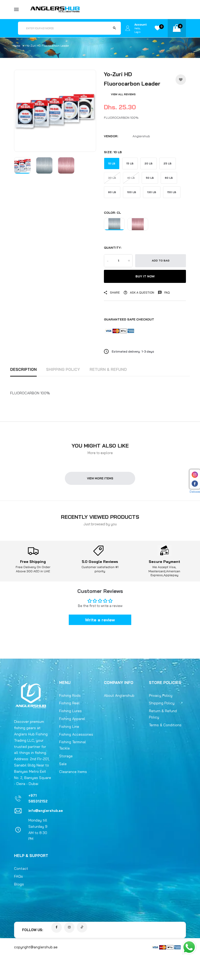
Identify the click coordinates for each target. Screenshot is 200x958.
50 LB (150, 178)
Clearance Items (73, 771)
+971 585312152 (37, 798)
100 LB (131, 192)
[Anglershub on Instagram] (69, 927)
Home (16, 45)
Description (23, 369)
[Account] (127, 28)
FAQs (18, 876)
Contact (21, 868)
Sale (63, 763)
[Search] (114, 28)
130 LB (151, 192)
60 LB (169, 178)
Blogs (19, 884)
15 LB (130, 163)
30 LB (112, 178)
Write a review (100, 619)
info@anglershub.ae (45, 810)
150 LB (171, 192)
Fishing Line (69, 726)
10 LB (111, 163)
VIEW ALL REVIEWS (123, 94)
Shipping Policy (63, 369)
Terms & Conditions (165, 725)
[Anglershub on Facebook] (56, 927)
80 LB (112, 192)
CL (114, 224)
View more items (100, 478)
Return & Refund (108, 369)
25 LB (168, 163)
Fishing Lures (70, 711)
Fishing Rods (70, 695)
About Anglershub (119, 695)
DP (137, 224)
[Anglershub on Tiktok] (82, 927)
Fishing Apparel (72, 718)
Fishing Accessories (76, 734)
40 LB (131, 178)
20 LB (149, 163)
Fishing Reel (69, 703)
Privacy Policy (160, 695)
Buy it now (145, 276)
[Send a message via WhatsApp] (189, 947)
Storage (66, 756)
